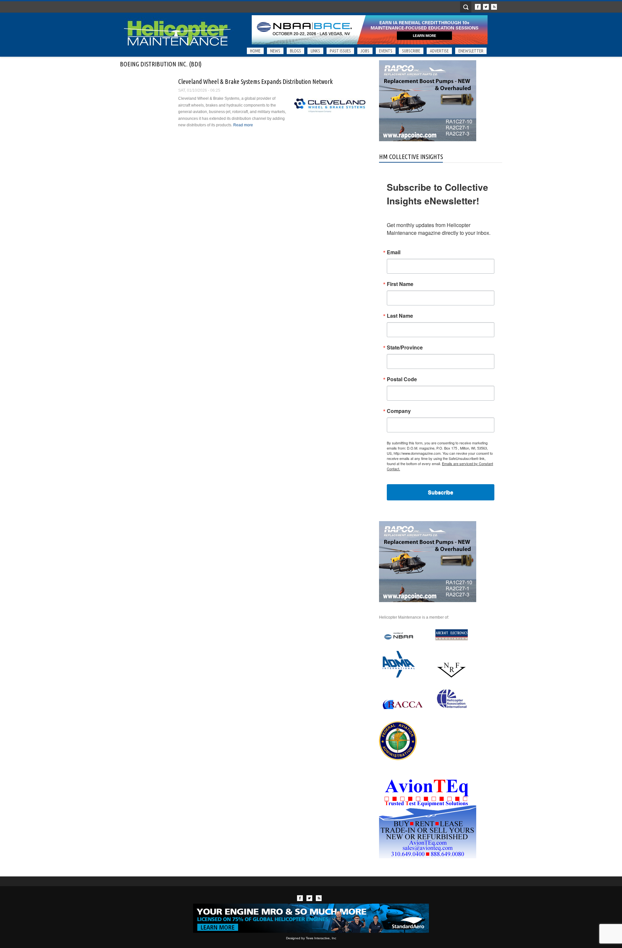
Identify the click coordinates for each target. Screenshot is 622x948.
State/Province (405, 347)
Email (393, 252)
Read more (243, 125)
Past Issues (340, 50)
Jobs (365, 50)
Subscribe (411, 50)
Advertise (439, 50)
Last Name (400, 315)
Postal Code (402, 379)
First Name (400, 284)
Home (255, 50)
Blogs (295, 50)
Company (399, 411)
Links (315, 50)
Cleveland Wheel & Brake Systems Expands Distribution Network (255, 81)
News (275, 50)
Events (385, 50)
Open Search (465, 7)
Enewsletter (470, 50)
